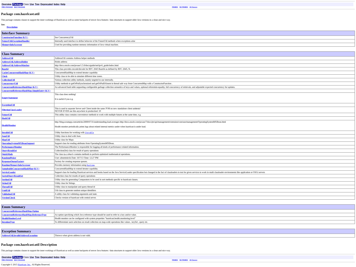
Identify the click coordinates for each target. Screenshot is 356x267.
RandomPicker (9, 158)
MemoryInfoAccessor (12, 44)
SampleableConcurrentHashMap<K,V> (20, 168)
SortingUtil (7, 179)
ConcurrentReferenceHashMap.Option (20, 211)
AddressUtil (7, 58)
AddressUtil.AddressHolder (15, 62)
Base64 (5, 69)
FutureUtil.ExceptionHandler (16, 41)
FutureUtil (7, 114)
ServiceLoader (9, 172)
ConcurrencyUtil (10, 83)
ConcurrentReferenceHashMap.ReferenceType (24, 215)
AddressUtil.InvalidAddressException (20, 235)
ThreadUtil (7, 187)
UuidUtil (6, 190)
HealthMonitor (9, 125)
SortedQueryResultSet (12, 176)
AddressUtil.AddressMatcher (15, 65)
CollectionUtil (8, 80)
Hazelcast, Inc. (24, 264)
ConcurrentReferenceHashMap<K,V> (20, 87)
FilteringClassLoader (12, 110)
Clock (4, 76)
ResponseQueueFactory (13, 161)
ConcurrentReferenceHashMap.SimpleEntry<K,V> (26, 91)
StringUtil (6, 183)
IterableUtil (7, 132)
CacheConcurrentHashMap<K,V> (18, 72)
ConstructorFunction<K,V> (15, 37)
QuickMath (7, 154)
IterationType (8, 222)
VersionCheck (8, 197)
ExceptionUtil (8, 105)
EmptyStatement (10, 98)
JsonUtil (6, 136)
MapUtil (6, 140)
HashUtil (6, 118)
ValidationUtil (8, 194)
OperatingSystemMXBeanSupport (18, 143)
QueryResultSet (9, 150)
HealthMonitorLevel (11, 218)
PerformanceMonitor (12, 147)
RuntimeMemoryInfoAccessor (16, 165)
